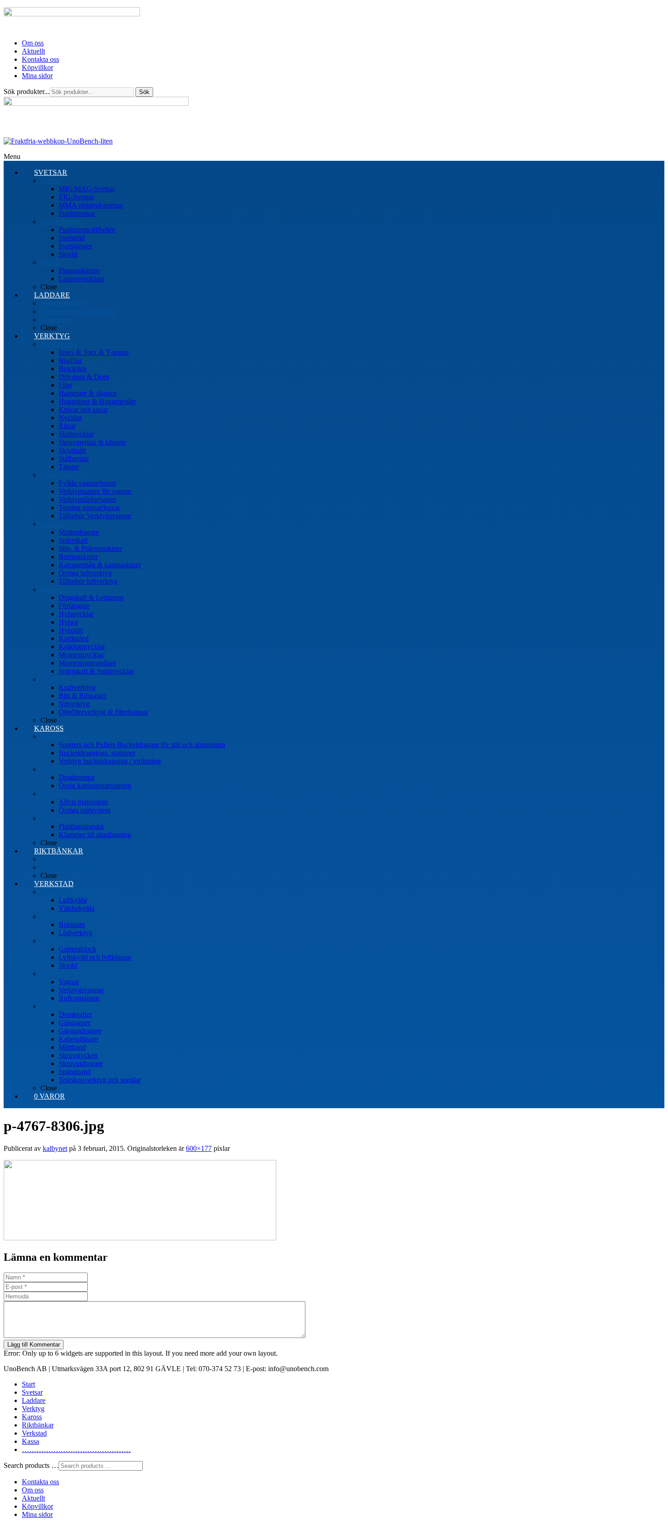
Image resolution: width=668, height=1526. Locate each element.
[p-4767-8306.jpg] (140, 1238)
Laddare (33, 1400)
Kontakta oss (40, 59)
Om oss (33, 43)
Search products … (31, 1465)
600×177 (199, 1148)
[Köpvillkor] (58, 141)
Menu (12, 156)
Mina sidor (37, 75)
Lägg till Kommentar (33, 1344)
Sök (144, 92)
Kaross (32, 1417)
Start (28, 1384)
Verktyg (33, 1408)
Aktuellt (33, 51)
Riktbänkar (38, 1425)
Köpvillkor (37, 67)
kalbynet (55, 1148)
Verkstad (34, 1433)
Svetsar (32, 1392)
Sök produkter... (27, 91)
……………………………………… (76, 1449)
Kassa (30, 1441)
